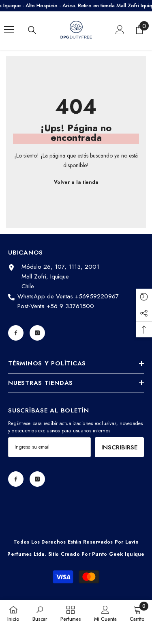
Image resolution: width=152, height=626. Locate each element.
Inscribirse (119, 447)
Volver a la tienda (76, 182)
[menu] (9, 30)
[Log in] (120, 29)
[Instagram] (37, 333)
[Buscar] (32, 30)
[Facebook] (16, 333)
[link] (40, 613)
